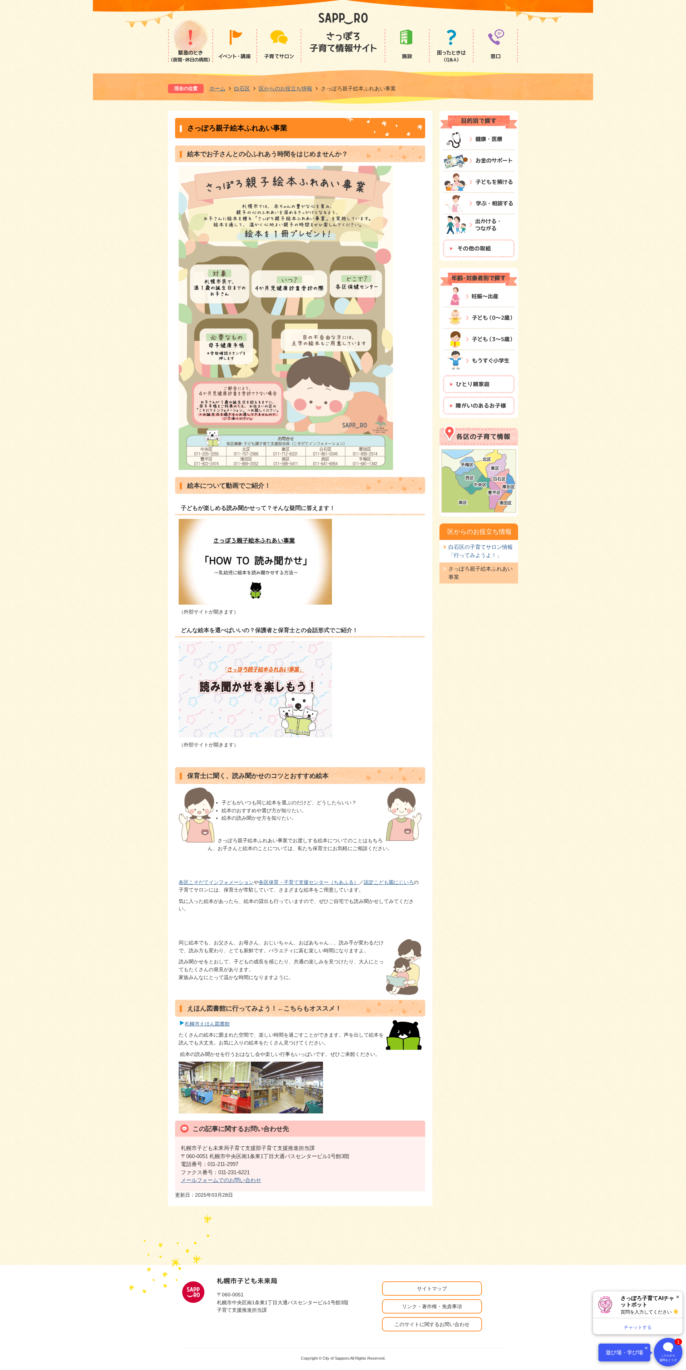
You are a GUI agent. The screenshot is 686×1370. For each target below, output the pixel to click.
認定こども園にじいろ (389, 882)
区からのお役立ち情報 (285, 88)
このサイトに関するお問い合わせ (431, 1324)
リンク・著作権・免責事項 (432, 1306)
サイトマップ (432, 1288)
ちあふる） (346, 882)
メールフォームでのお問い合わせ (221, 1180)
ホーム (217, 88)
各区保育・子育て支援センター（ (296, 882)
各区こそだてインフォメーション (216, 882)
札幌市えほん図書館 (207, 1024)
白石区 (242, 88)
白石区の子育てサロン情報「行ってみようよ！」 (480, 551)
